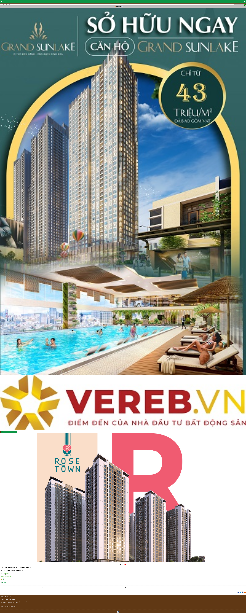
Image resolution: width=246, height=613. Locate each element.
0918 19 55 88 (118, 6)
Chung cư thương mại (123, 587)
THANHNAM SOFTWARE (11, 607)
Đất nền (41, 589)
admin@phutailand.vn (127, 6)
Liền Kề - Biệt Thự (41, 587)
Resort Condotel (205, 587)
